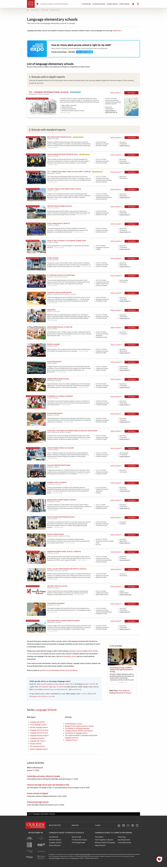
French (90, 651)
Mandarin (37, 654)
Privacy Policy (74, 858)
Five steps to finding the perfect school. (120, 691)
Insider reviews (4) (125, 422)
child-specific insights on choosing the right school (55, 684)
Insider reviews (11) (125, 232)
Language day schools (37, 722)
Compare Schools (55, 842)
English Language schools (39, 749)
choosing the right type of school (51, 687)
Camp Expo (122, 837)
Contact (98, 825)
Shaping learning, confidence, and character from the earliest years (122, 670)
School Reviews (54, 845)
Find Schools (53, 837)
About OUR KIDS (55, 825)
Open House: (111, 112)
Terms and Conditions (54, 858)
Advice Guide (76, 837)
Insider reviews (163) (126, 594)
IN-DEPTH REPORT (75, 92)
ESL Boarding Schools (37, 746)
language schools (75, 651)
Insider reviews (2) (110, 110)
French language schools (38, 725)
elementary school (69, 656)
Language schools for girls (39, 733)
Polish (29, 654)
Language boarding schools (39, 735)
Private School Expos (79, 840)
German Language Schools (39, 727)
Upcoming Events (124, 840)
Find (87, 4)
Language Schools (46, 709)
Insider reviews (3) (125, 197)
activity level (76, 689)
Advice (113, 4)
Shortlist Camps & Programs (105, 842)
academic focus (48, 689)
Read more (117, 31)
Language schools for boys (39, 730)
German (95, 651)
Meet (125, 4)
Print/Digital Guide (78, 842)
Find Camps (99, 837)
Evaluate (99, 4)
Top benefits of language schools (76, 733)
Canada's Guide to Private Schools (66, 833)
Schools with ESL (36, 744)
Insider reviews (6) (125, 491)
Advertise (75, 825)
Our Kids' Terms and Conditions (83, 854)
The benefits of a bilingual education (77, 728)
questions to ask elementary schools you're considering (58, 670)
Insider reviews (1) (125, 145)
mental (36, 689)
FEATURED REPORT (78, 137)
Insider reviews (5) (125, 560)
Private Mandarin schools (73, 724)
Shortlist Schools (55, 840)
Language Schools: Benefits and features (79, 731)
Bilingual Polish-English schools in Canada (79, 726)
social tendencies (61, 689)
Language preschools (37, 738)
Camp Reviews (100, 845)
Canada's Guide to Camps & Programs (113, 833)
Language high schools (37, 741)
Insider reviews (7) (125, 214)
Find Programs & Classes (104, 840)
